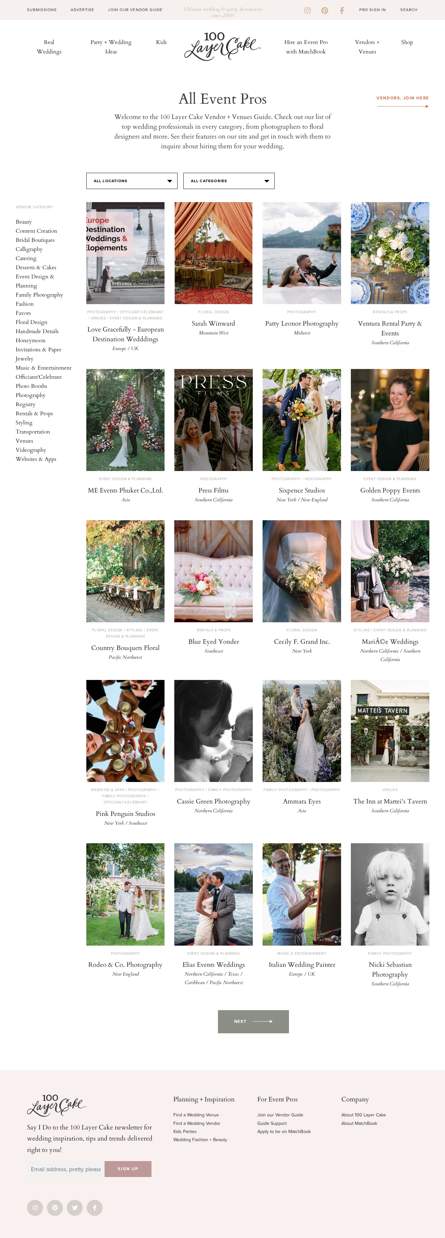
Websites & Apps (36, 459)
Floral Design (32, 322)
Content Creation (36, 231)
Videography (31, 450)
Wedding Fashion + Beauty (200, 1139)
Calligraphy (29, 249)
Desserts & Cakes (36, 267)
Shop (407, 42)
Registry (26, 404)
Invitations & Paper (38, 349)
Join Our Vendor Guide (135, 9)
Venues (24, 440)
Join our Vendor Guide (280, 1115)
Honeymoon (31, 340)
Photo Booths (31, 386)
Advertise (82, 9)
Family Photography (39, 294)
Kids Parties (185, 1131)
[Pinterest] (324, 10)
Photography (31, 395)
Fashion (25, 304)
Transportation (33, 431)
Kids (161, 42)
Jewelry (25, 358)
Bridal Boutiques (35, 240)
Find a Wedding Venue (196, 1115)
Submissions (42, 9)
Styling (24, 422)
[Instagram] (307, 10)
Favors (23, 313)
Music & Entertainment (43, 367)
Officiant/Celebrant (39, 377)
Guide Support (272, 1123)
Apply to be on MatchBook (284, 1131)
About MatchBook (359, 1123)
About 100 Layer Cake (363, 1115)
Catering (26, 258)
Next (240, 1021)
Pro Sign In (372, 9)
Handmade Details (37, 331)
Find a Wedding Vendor (197, 1123)
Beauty (24, 221)
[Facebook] (342, 10)
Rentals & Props (34, 413)
